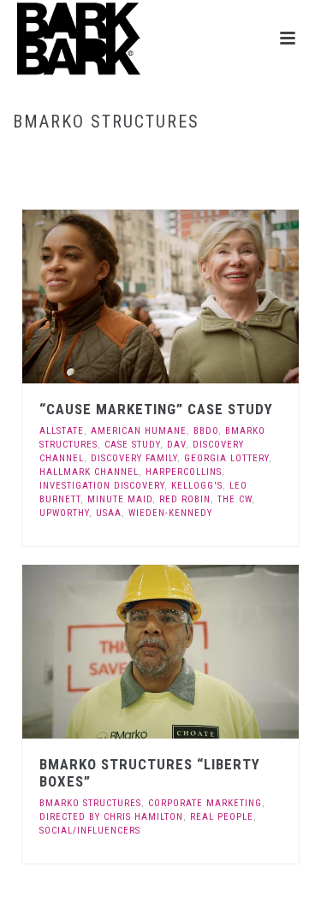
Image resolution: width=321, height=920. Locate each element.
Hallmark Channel (89, 472)
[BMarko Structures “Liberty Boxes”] (195, 652)
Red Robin (185, 499)
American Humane (139, 430)
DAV (176, 444)
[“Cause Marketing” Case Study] (195, 297)
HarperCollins (184, 472)
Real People (221, 816)
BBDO (205, 430)
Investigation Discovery (101, 485)
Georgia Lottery (226, 458)
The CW (234, 499)
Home (107, 158)
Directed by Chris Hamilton (111, 816)
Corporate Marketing (205, 803)
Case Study (132, 444)
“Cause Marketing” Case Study (156, 409)
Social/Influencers (89, 830)
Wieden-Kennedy (170, 513)
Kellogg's (197, 485)
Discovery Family (134, 458)
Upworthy (64, 513)
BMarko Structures (90, 803)
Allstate (61, 430)
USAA (109, 513)
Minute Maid (119, 499)
